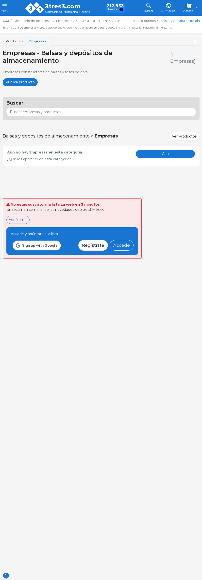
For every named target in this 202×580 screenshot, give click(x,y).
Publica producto (20, 82)
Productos (14, 41)
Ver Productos (184, 136)
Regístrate (93, 245)
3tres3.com (62, 6)
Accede (121, 245)
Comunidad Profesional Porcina (67, 12)
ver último (18, 219)
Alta (165, 154)
